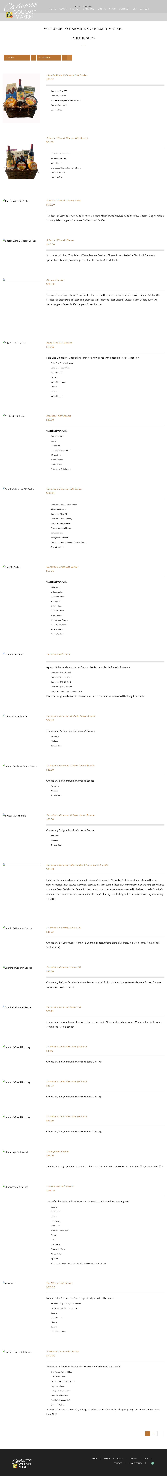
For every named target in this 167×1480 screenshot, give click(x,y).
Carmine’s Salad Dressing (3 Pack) (66, 1046)
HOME (94, 1459)
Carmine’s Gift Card (58, 654)
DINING (133, 1459)
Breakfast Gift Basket (58, 415)
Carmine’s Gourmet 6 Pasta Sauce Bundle (70, 815)
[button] (159, 8)
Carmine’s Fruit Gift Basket (62, 566)
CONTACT (118, 1463)
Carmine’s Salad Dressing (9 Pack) (66, 1116)
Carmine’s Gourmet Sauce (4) (63, 967)
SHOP (146, 1459)
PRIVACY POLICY (135, 1463)
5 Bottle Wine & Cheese (60, 240)
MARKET (120, 1459)
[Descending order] (33, 58)
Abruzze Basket (55, 280)
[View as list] (69, 57)
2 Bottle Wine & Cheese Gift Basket (67, 138)
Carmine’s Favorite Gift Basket (64, 489)
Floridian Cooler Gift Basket (62, 1351)
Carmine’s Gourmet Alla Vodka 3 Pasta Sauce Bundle (77, 865)
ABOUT (107, 1459)
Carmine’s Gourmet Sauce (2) (63, 927)
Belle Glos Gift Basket (59, 342)
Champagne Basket (57, 1151)
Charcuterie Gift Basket (60, 1186)
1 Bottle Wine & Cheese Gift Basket (66, 75)
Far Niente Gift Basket (59, 1283)
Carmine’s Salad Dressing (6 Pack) (66, 1081)
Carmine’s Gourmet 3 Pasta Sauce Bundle (70, 765)
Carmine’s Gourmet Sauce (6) (63, 1007)
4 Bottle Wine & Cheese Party (63, 200)
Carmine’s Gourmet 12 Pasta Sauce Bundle (70, 716)
